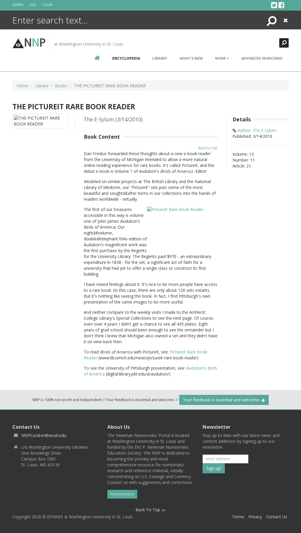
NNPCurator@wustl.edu (43, 435)
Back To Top (148, 509)
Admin (18, 4)
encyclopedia (126, 58)
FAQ (32, 4)
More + (222, 58)
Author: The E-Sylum (257, 130)
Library (159, 58)
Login (47, 4)
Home (23, 85)
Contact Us (276, 516)
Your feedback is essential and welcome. (222, 400)
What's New (191, 58)
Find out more (122, 494)
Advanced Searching (261, 58)
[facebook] (281, 5)
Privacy (255, 516)
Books (61, 85)
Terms (238, 516)
